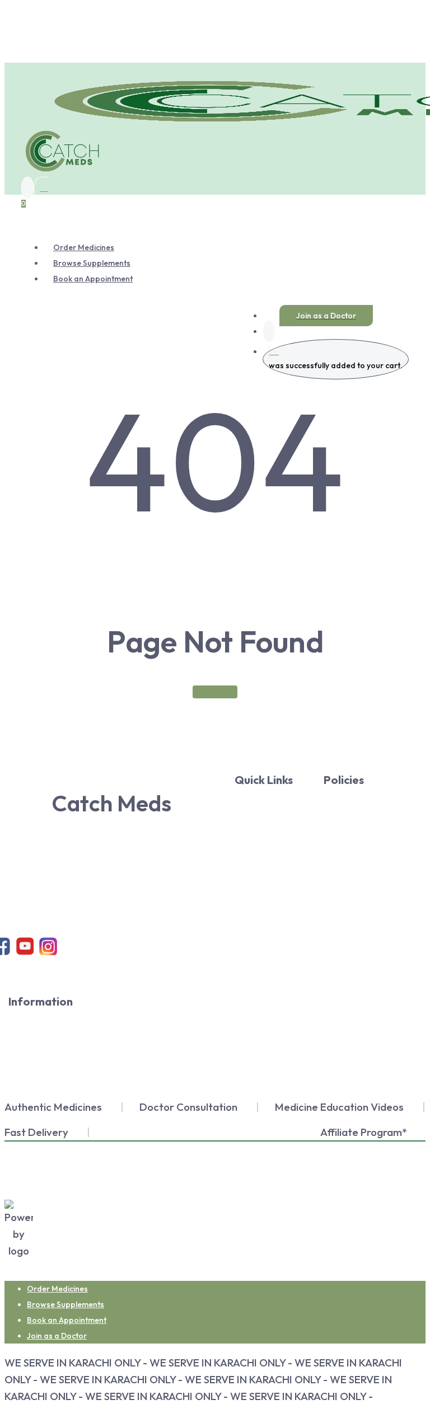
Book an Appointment (66, 1320)
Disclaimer (51, 1058)
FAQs (52, 1082)
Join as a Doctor (57, 1336)
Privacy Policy (355, 797)
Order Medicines (57, 1289)
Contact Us (275, 861)
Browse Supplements (65, 1304)
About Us (275, 797)
